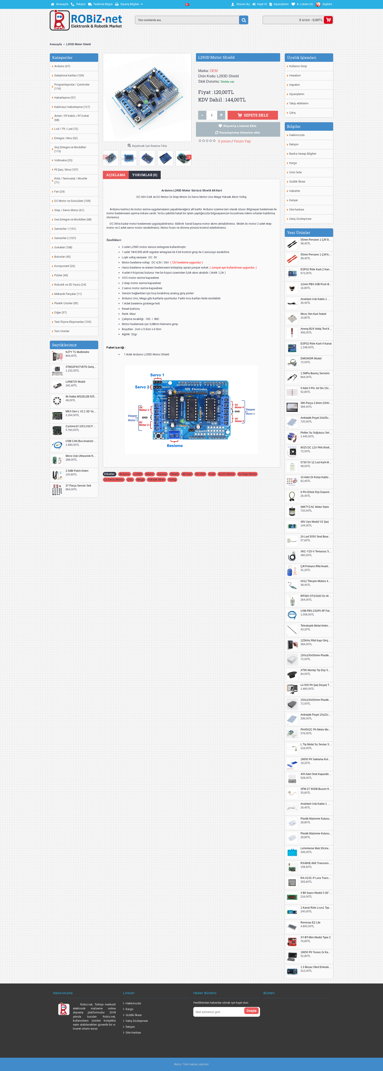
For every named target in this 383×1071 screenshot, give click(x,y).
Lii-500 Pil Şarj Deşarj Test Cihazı (316, 685)
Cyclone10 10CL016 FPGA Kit (81, 426)
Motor (150, 474)
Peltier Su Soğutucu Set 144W (316, 432)
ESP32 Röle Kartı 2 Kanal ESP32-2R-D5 (316, 269)
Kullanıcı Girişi (298, 66)
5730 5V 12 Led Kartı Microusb (316, 462)
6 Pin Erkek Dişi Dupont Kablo (316, 492)
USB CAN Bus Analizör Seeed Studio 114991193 (81, 441)
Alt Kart (187, 474)
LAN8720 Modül (75, 381)
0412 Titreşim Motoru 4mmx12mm (316, 581)
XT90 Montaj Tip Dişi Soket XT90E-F (316, 670)
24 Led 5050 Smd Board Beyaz (316, 536)
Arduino (124, 474)
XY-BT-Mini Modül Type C (316, 937)
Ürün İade (295, 172)
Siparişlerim (296, 94)
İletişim (294, 144)
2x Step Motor (247, 474)
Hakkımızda (297, 135)
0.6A (212, 474)
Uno (130, 479)
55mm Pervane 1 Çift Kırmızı (316, 254)
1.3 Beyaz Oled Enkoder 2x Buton (316, 967)
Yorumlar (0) (144, 175)
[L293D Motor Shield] (147, 97)
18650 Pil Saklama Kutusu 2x (316, 759)
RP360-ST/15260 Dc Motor (316, 596)
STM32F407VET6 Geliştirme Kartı (81, 367)
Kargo (293, 163)
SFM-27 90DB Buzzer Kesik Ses (316, 789)
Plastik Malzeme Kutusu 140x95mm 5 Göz (316, 818)
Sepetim (294, 84)
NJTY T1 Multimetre (77, 352)
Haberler (294, 191)
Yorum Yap (242, 141)
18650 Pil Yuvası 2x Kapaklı (316, 952)
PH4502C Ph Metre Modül (316, 729)
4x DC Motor (226, 474)
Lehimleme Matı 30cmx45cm (316, 848)
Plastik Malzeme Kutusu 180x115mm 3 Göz (316, 833)
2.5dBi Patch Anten (77, 470)
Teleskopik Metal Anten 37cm (316, 625)
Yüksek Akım (156, 479)
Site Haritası (133, 1032)
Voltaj (172, 479)
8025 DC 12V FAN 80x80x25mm (316, 447)
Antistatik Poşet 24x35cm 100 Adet (316, 418)
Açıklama (115, 175)
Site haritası (296, 209)
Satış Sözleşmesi (300, 218)
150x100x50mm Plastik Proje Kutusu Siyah (316, 700)
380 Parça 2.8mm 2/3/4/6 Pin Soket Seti (316, 403)
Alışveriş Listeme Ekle (239, 126)
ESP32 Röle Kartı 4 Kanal (316, 343)
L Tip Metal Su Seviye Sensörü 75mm (316, 744)
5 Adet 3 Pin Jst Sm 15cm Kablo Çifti (316, 388)
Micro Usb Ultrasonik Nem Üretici (81, 456)
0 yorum (224, 141)
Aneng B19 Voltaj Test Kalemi (316, 328)
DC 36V (200, 474)
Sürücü (162, 474)
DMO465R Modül (311, 358)
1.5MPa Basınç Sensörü (315, 373)
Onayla (251, 1011)
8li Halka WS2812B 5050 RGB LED (81, 396)
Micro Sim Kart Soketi (313, 314)
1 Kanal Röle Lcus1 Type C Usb (316, 907)
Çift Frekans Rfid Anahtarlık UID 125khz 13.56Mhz (316, 566)
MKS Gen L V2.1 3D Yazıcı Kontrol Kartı (81, 411)
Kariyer (293, 200)
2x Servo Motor (113, 479)
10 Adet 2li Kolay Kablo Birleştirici (316, 477)
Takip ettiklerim (299, 103)
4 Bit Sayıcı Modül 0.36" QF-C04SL (316, 893)
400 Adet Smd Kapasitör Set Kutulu (316, 774)
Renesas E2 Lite (310, 922)
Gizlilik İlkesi (297, 181)
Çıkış (292, 112)
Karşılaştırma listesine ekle (239, 132)
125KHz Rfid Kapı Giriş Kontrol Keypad (316, 640)
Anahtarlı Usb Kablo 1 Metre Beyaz (316, 803)
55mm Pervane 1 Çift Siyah (316, 239)
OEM (214, 71)
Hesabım (295, 75)
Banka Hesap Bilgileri (302, 153)
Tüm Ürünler (61, 331)
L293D (138, 474)
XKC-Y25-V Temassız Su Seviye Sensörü (316, 551)
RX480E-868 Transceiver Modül (316, 863)
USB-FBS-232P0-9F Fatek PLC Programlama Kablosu (316, 610)
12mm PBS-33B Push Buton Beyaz (316, 284)
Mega (140, 479)
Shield (174, 474)
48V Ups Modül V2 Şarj (315, 521)
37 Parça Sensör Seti (78, 485)
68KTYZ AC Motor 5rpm (315, 507)
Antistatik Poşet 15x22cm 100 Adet (316, 714)
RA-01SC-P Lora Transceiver (316, 878)
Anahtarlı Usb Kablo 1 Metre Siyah (316, 299)
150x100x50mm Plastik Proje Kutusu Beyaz (316, 655)
